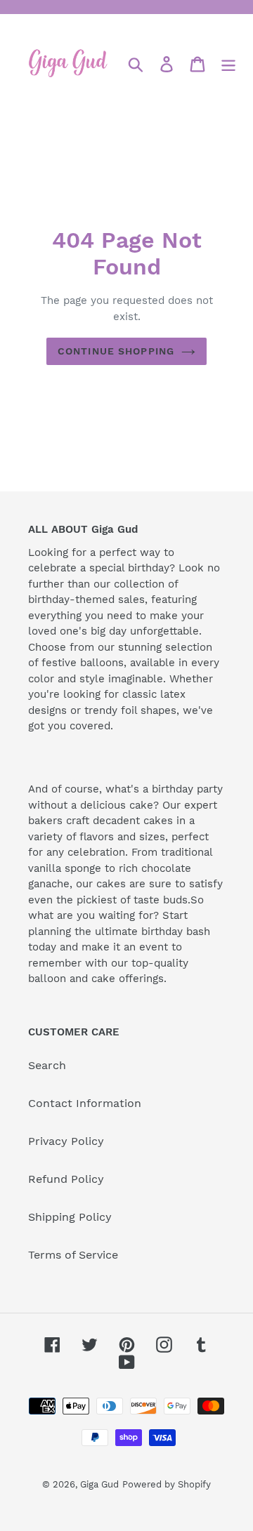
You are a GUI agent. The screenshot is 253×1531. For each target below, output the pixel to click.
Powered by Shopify (166, 1484)
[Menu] (228, 64)
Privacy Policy (66, 1141)
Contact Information (84, 1103)
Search (47, 1065)
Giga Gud (99, 1484)
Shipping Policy (70, 1217)
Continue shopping (116, 351)
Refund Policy (66, 1179)
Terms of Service (73, 1254)
